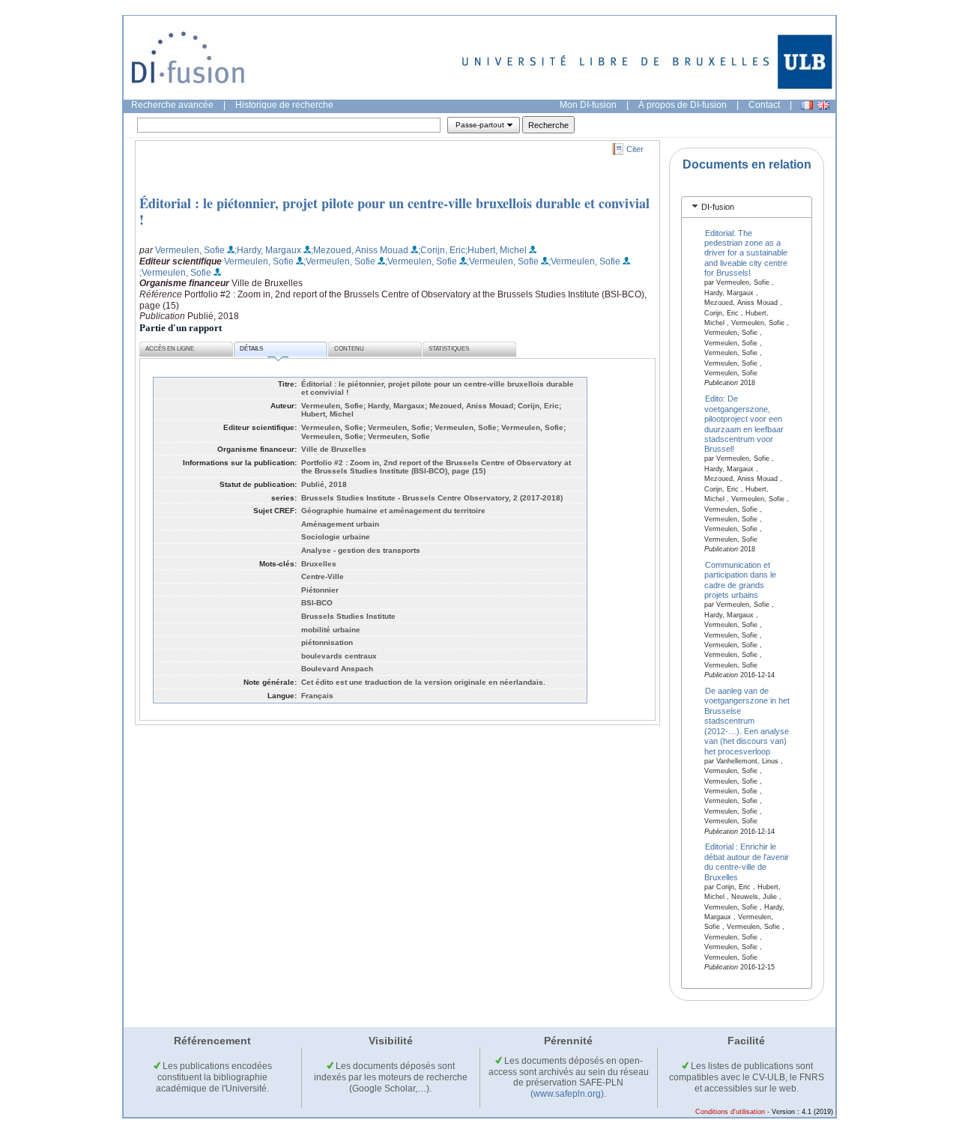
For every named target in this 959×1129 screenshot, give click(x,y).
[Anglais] (823, 105)
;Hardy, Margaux (268, 250)
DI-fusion (717, 206)
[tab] (746, 207)
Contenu (349, 348)
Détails (251, 348)
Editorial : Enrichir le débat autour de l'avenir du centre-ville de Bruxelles (746, 861)
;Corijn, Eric (441, 250)
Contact (764, 105)
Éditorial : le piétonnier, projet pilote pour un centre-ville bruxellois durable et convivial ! (394, 211)
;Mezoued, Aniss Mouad (359, 250)
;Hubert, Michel (496, 250)
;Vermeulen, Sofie (339, 261)
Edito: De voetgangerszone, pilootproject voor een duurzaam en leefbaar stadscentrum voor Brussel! (744, 423)
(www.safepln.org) (567, 1094)
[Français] (807, 105)
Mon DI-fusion (588, 105)
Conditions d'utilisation (730, 1112)
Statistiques (449, 348)
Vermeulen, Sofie (190, 250)
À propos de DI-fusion (682, 105)
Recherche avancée (172, 105)
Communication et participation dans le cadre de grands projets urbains (740, 579)
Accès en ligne (169, 348)
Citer (635, 149)
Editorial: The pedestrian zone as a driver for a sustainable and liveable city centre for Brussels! (745, 252)
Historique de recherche (284, 105)
